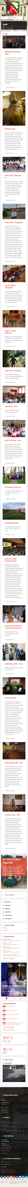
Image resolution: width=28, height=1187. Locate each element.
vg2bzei (7, 1162)
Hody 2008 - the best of (13, 176)
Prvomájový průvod (13, 487)
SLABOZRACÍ (12, 1179)
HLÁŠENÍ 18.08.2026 (7, 943)
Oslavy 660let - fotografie (11, 286)
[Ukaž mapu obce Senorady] (25, 17)
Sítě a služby (4, 1153)
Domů (4, 28)
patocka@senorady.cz (18, 1130)
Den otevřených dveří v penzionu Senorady (13, 627)
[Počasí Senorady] (17, 1177)
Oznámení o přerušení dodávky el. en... (11, 954)
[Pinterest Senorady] (14, 1177)
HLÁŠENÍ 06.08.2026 (7, 947)
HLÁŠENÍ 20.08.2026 (7, 939)
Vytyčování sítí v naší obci (12, 1010)
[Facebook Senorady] (2, 1177)
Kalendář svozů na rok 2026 (12, 1018)
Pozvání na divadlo (10, 1006)
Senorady (10, 1181)
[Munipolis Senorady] (23, 1177)
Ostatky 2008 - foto (12, 815)
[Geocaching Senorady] (20, 1177)
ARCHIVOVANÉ (6, 930)
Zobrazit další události (8, 1027)
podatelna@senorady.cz (11, 1171)
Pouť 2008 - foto (11, 406)
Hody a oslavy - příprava (11, 332)
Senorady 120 (4, 1109)
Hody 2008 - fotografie (14, 222)
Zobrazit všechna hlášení (9, 958)
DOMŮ (7, 1179)
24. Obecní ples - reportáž (12, 861)
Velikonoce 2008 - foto (13, 664)
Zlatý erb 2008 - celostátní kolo (11, 560)
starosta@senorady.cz (15, 1122)
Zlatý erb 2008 (10, 698)
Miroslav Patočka (15, 1183)
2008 (11, 28)
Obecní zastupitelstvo (6, 1148)
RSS (17, 1179)
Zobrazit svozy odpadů (8, 1029)
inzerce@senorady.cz (10, 1172)
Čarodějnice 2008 (11, 523)
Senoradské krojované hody (12, 1014)
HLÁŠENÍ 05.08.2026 (7, 950)
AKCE (8, 28)
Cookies (21, 1179)
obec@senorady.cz (12, 1126)
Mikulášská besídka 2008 (12, 53)
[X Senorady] (11, 1177)
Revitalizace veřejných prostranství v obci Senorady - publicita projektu (15, 1023)
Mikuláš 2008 (10, 129)
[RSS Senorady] (26, 1177)
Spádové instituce (5, 1150)
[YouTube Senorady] (8, 1177)
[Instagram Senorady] (5, 1177)
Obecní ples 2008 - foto (14, 763)
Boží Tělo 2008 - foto (13, 440)
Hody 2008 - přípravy (13, 370)
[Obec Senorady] (14, 8)
